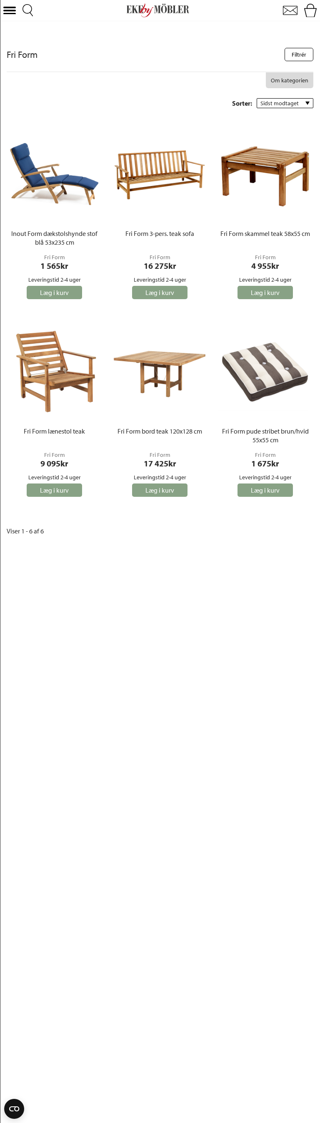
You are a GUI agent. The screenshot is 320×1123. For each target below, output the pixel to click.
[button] (9, 11)
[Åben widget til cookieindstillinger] (14, 1109)
